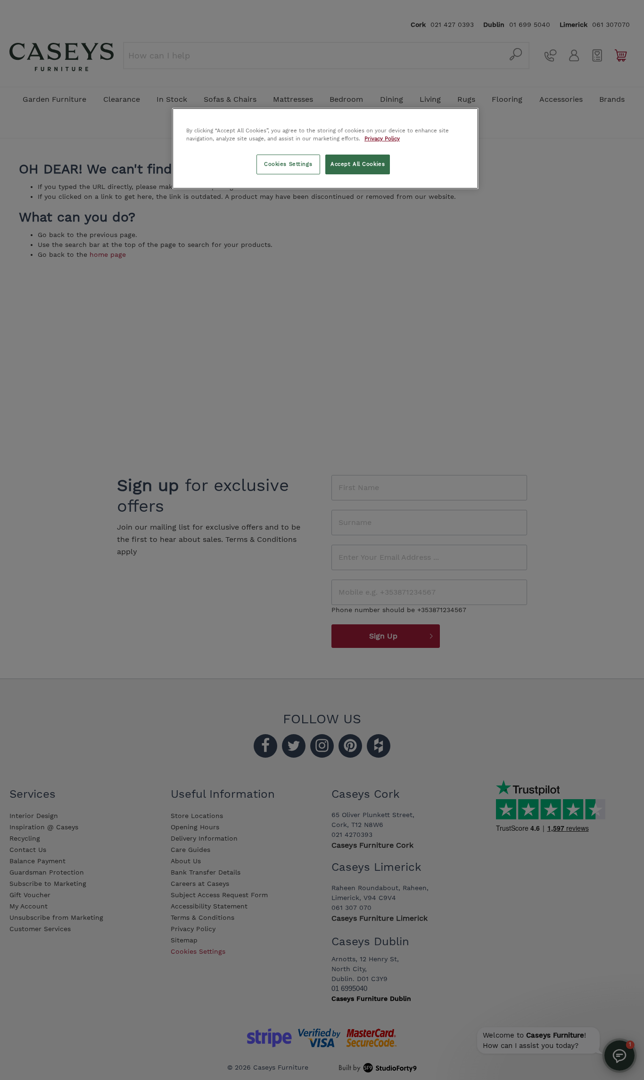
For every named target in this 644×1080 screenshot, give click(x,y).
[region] (325, 148)
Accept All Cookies (357, 164)
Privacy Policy (382, 138)
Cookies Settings (288, 164)
